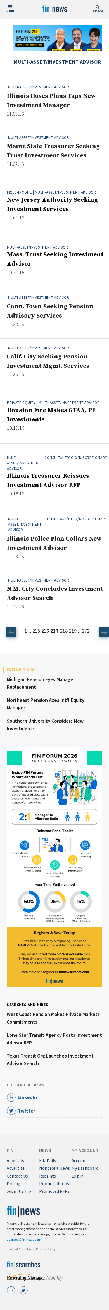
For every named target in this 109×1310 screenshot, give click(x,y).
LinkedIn (27, 1097)
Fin (10, 1150)
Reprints (47, 1176)
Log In (78, 1176)
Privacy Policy (46, 1249)
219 (73, 631)
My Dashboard (85, 1168)
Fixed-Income (19, 192)
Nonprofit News (54, 1168)
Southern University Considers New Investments (45, 725)
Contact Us (17, 1176)
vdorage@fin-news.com (24, 1239)
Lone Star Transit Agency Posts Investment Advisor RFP (54, 1039)
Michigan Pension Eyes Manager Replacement (41, 683)
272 (85, 631)
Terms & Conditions (20, 1249)
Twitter (26, 1110)
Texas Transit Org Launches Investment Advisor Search (50, 1059)
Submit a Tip (19, 1191)
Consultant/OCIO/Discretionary (75, 457)
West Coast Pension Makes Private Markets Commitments (53, 1018)
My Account (85, 1150)
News (45, 1150)
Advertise (16, 1168)
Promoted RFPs (54, 1191)
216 (45, 631)
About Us (15, 1160)
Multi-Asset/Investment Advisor (38, 87)
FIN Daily (47, 1160)
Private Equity (21, 402)
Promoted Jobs (54, 1183)
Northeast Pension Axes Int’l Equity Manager (45, 704)
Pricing (13, 1183)
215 (36, 631)
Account (79, 1160)
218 (64, 631)
